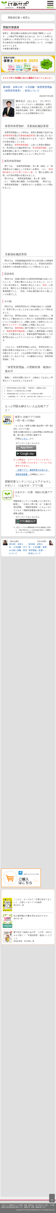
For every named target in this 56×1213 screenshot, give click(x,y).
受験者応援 (14, 17)
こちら (25, 438)
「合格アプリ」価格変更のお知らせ (32, 470)
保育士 (26, 17)
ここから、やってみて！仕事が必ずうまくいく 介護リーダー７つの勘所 (32, 902)
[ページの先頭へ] (52, 1198)
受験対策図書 (22, 474)
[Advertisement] (28, 221)
